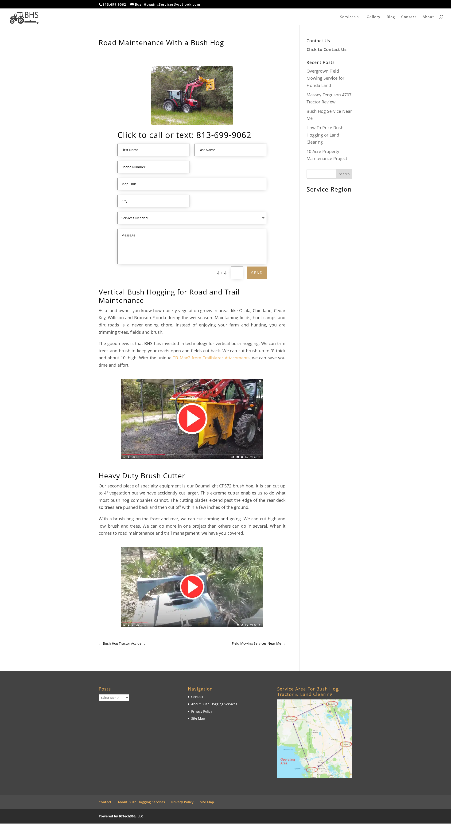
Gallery (373, 17)
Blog (391, 17)
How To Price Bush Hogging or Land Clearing (325, 135)
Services (348, 17)
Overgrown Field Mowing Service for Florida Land (325, 78)
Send (257, 273)
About (428, 17)
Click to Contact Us (326, 49)
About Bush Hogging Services (214, 704)
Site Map (198, 718)
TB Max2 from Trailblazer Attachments (211, 358)
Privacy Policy (201, 711)
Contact (408, 17)
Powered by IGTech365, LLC (121, 816)
